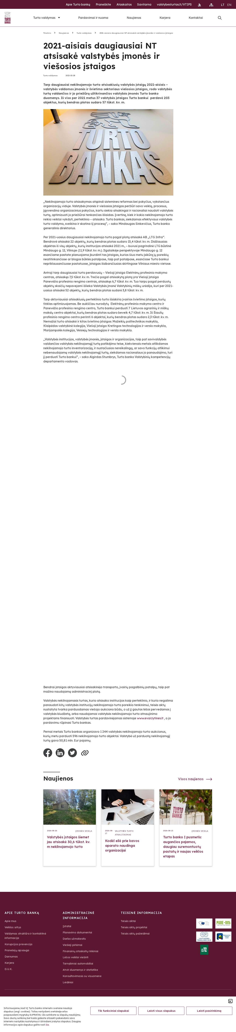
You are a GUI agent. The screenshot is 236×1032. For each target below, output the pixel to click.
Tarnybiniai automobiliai (78, 963)
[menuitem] (222, 4)
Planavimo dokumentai (77, 932)
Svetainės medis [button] (211, 5)
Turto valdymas (44, 17)
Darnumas (11, 956)
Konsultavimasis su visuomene (82, 976)
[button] (230, 1001)
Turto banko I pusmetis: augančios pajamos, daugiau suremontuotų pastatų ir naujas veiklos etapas (183, 846)
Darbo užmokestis (74, 938)
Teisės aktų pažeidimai (135, 933)
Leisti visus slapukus (161, 1011)
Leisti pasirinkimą (209, 1011)
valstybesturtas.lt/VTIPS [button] (174, 4)
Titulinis (47, 33)
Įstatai (67, 926)
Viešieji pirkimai (72, 945)
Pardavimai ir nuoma (93, 17)
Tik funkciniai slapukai (113, 1011)
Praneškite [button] (103, 4)
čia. (47, 1024)
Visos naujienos (191, 779)
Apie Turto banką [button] (78, 4)
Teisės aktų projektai (134, 927)
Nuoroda (220, 18)
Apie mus (10, 921)
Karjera (164, 17)
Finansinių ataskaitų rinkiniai (80, 951)
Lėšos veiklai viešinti (75, 957)
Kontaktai (196, 17)
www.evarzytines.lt (150, 718)
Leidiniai (68, 982)
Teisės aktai (128, 921)
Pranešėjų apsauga (17, 950)
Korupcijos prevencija (18, 944)
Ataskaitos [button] (124, 4)
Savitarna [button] (144, 4)
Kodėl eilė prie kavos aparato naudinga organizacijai (122, 845)
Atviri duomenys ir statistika (80, 969)
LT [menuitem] (222, 5)
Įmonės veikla (83, 831)
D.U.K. (8, 969)
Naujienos (134, 17)
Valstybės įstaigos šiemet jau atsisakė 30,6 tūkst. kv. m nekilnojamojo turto (68, 842)
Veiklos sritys (13, 927)
